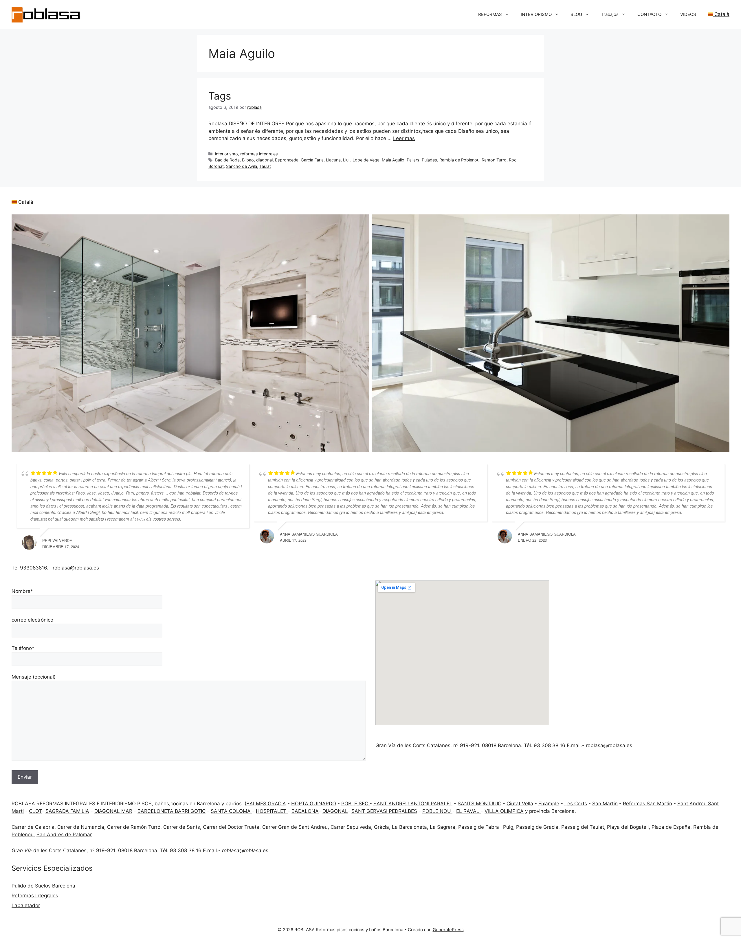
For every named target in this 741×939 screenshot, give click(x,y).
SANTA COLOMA (231, 811)
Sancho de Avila (241, 166)
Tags (219, 96)
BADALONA (305, 811)
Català (721, 14)
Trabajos (610, 14)
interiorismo (226, 153)
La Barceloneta (409, 827)
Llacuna (333, 159)
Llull (346, 159)
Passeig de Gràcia (537, 827)
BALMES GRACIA (266, 803)
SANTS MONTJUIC (479, 803)
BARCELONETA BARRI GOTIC (171, 811)
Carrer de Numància (80, 827)
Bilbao (248, 159)
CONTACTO (649, 14)
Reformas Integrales (35, 895)
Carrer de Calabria (33, 827)
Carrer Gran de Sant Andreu (295, 827)
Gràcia (381, 827)
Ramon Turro (494, 159)
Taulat (265, 166)
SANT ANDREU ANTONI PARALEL (412, 803)
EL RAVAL (468, 811)
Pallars (413, 159)
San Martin (605, 803)
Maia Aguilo (393, 159)
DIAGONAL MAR (113, 811)
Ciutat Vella (520, 803)
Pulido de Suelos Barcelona (43, 886)
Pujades (429, 159)
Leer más (404, 138)
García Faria (312, 159)
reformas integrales (259, 153)
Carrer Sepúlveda (351, 827)
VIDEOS (688, 14)
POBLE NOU (437, 811)
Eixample (548, 803)
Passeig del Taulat (582, 827)
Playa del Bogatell (628, 827)
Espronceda (286, 159)
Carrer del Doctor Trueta (231, 827)
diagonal (264, 159)
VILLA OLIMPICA (504, 811)
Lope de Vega (366, 159)
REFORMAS (490, 14)
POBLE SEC (355, 803)
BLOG (576, 14)
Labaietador (26, 905)
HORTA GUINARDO (313, 803)
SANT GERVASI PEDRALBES (384, 811)
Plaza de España (671, 827)
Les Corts (575, 803)
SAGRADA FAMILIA (67, 811)
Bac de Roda (227, 159)
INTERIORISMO (536, 14)
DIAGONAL (335, 811)
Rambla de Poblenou (459, 159)
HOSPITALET (272, 811)
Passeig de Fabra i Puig (485, 827)
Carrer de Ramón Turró (133, 827)
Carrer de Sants (181, 827)
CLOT (35, 811)
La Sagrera (442, 827)
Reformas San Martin (647, 803)
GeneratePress (448, 929)
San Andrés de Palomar (64, 834)
